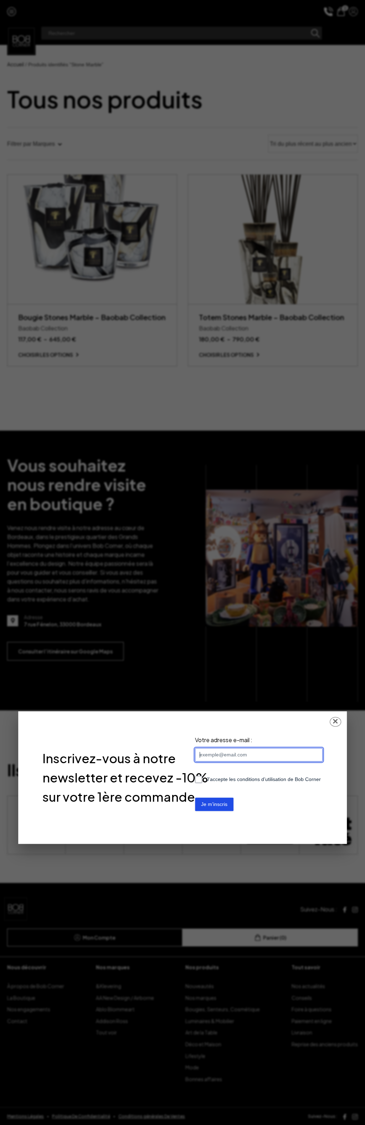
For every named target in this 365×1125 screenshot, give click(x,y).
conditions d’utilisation (261, 779)
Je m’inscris (214, 804)
